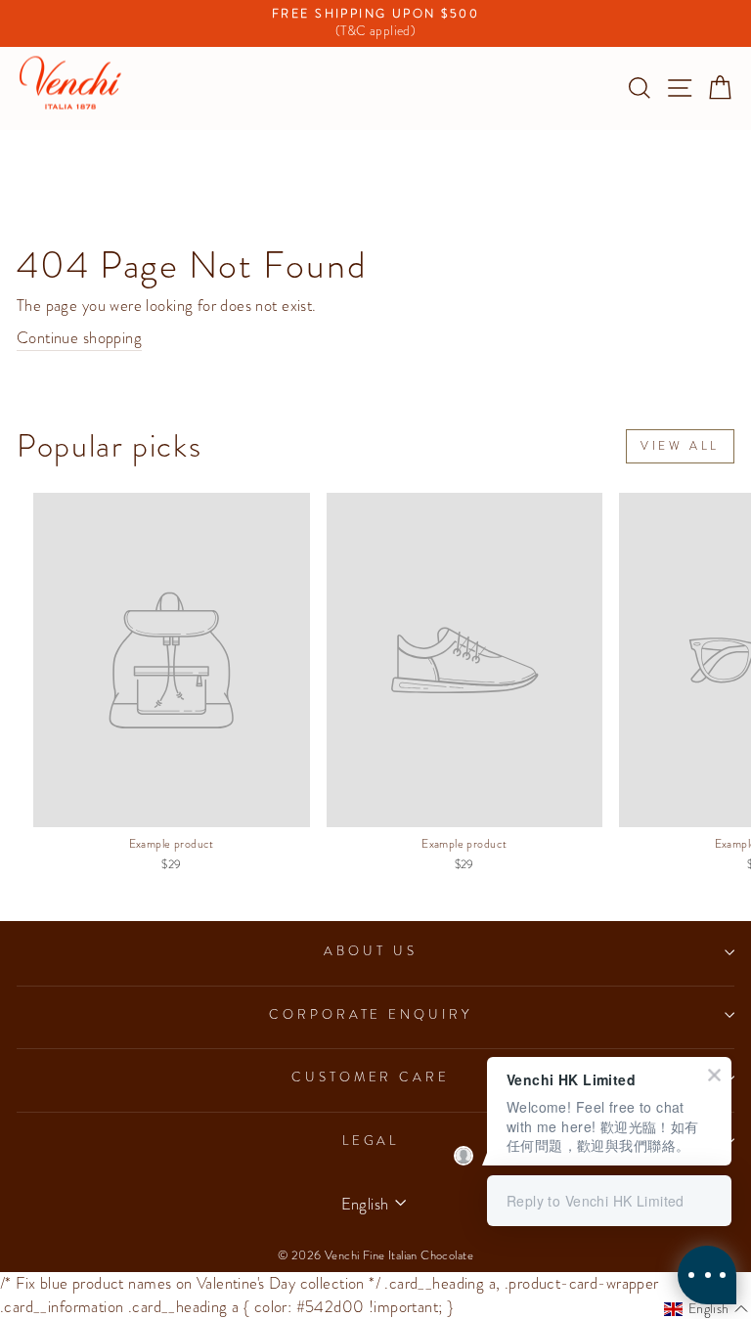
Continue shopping (79, 338)
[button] (706, 1309)
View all (680, 446)
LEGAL (371, 1140)
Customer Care (371, 1077)
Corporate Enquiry (371, 1014)
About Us (371, 951)
